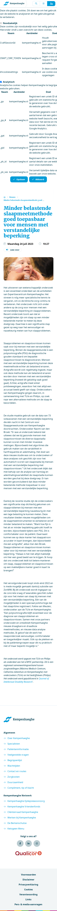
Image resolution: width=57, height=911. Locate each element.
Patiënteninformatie (18, 749)
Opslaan (20, 179)
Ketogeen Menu (15, 828)
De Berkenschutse (17, 823)
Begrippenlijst (14, 760)
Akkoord (39, 179)
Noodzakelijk (10, 23)
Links (28, 899)
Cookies (28, 889)
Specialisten (13, 743)
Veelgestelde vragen (18, 754)
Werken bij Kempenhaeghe (21, 817)
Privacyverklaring (28, 884)
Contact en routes (16, 771)
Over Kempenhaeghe (18, 738)
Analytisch (9, 81)
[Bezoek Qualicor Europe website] (28, 853)
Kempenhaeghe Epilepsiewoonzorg (26, 801)
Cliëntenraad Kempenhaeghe (22, 812)
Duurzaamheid (15, 782)
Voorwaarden (28, 874)
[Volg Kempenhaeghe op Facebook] (20, 843)
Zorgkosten (13, 776)
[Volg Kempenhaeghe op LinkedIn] (28, 843)
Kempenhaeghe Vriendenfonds (23, 806)
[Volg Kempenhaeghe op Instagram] (36, 843)
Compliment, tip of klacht (20, 787)
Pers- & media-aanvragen (28, 904)
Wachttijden (13, 765)
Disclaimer (28, 879)
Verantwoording (28, 894)
